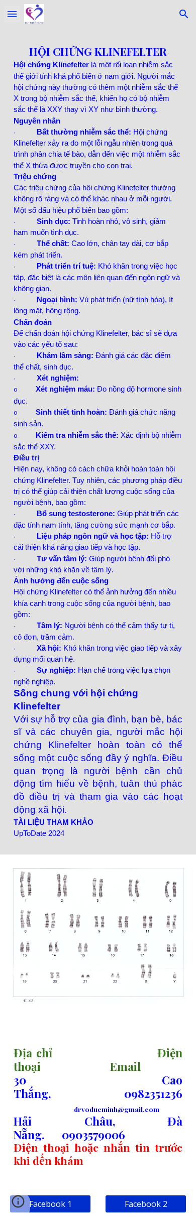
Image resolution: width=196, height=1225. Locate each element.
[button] (12, 14)
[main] (98, 441)
